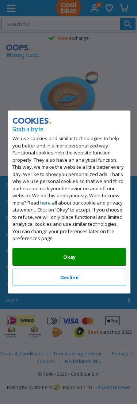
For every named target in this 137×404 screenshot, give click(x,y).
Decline (69, 277)
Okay (69, 257)
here (45, 202)
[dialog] (68, 202)
